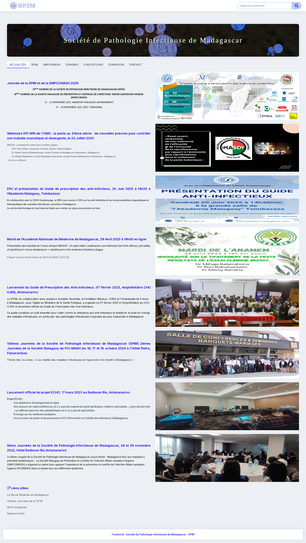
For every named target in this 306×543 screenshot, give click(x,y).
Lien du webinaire (17, 160)
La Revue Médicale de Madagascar (28, 494)
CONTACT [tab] (135, 64)
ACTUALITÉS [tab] (18, 64)
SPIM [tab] (34, 64)
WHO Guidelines (17, 507)
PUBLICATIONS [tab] (93, 64)
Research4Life (16, 513)
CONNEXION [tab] (116, 64)
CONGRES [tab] (72, 64)
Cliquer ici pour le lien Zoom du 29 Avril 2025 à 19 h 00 (38, 257)
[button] (166, 96)
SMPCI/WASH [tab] (52, 64)
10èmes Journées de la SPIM (25, 501)
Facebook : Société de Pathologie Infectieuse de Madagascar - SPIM (153, 534)
